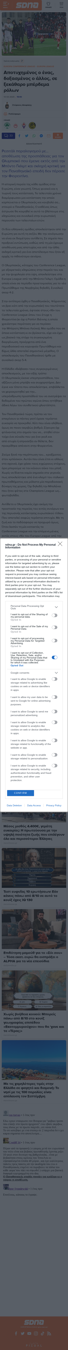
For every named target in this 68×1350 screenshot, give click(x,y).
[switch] (54, 615)
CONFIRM (20, 793)
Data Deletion (14, 805)
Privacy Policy (53, 805)
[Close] (61, 545)
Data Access (34, 805)
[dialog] (34, 675)
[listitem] (34, 607)
